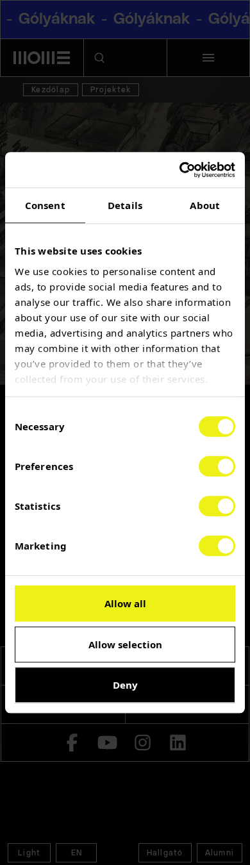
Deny (125, 684)
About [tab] (205, 205)
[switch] (217, 466)
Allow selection (125, 644)
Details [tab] (125, 205)
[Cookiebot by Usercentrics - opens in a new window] (179, 170)
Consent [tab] (45, 205)
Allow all (125, 603)
